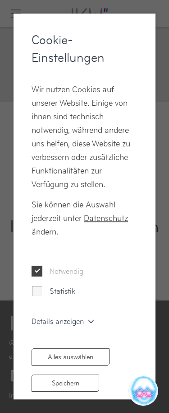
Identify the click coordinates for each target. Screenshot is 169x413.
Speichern (65, 383)
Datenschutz (106, 218)
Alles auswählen (70, 356)
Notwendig (66, 271)
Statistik (62, 291)
